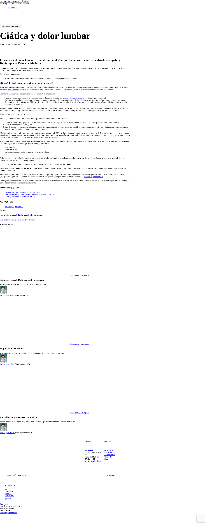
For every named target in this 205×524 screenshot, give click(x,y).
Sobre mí (8, 494)
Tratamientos (9, 496)
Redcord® (88, 177)
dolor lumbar (13, 90)
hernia (65, 98)
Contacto (8, 498)
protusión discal (76, 98)
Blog (6, 500)
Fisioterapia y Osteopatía (11, 26)
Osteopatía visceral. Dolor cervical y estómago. (17, 220)
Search (25, 1)
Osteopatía (9, 491)
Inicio (7, 489)
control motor (98, 177)
